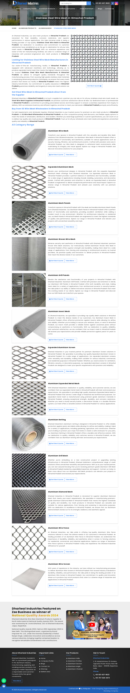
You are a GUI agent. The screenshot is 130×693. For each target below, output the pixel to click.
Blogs (100, 9)
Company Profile (29, 9)
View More (70, 155)
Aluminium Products (47, 9)
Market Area (45, 672)
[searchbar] (89, 3)
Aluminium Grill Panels (58, 275)
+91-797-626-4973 (102, 678)
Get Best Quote (57, 155)
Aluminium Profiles (75, 661)
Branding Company (111, 691)
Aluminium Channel (75, 669)
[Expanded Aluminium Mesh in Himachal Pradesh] (29, 181)
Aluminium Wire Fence (58, 528)
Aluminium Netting (57, 420)
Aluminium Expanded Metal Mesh (63, 383)
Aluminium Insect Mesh (59, 311)
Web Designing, (98, 689)
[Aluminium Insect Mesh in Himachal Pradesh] (29, 326)
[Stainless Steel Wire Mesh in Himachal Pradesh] (94, 58)
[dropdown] (56, 9)
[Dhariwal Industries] (25, 3)
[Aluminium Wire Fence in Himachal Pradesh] (29, 542)
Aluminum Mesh (45, 28)
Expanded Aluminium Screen (61, 347)
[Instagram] (116, 3)
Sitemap (44, 669)
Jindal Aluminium (86, 9)
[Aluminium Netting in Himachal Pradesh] (29, 434)
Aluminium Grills (74, 658)
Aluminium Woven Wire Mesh (61, 239)
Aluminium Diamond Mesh (60, 492)
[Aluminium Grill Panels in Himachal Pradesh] (29, 290)
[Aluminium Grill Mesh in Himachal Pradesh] (29, 470)
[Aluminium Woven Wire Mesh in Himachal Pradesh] (29, 254)
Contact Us (109, 9)
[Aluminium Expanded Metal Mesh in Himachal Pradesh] (29, 398)
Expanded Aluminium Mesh (61, 167)
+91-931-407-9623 (102, 3)
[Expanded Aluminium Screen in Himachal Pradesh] (29, 362)
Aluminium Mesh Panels (59, 203)
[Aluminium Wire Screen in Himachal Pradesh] (29, 579)
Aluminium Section (75, 664)
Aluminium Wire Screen (59, 564)
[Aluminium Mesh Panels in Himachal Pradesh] (29, 218)
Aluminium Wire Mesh (58, 131)
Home (18, 9)
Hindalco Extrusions (67, 9)
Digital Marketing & (111, 689)
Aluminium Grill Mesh (58, 456)
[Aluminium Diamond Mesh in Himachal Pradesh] (29, 506)
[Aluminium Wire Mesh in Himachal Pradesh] (29, 145)
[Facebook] (112, 3)
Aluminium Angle (74, 666)
